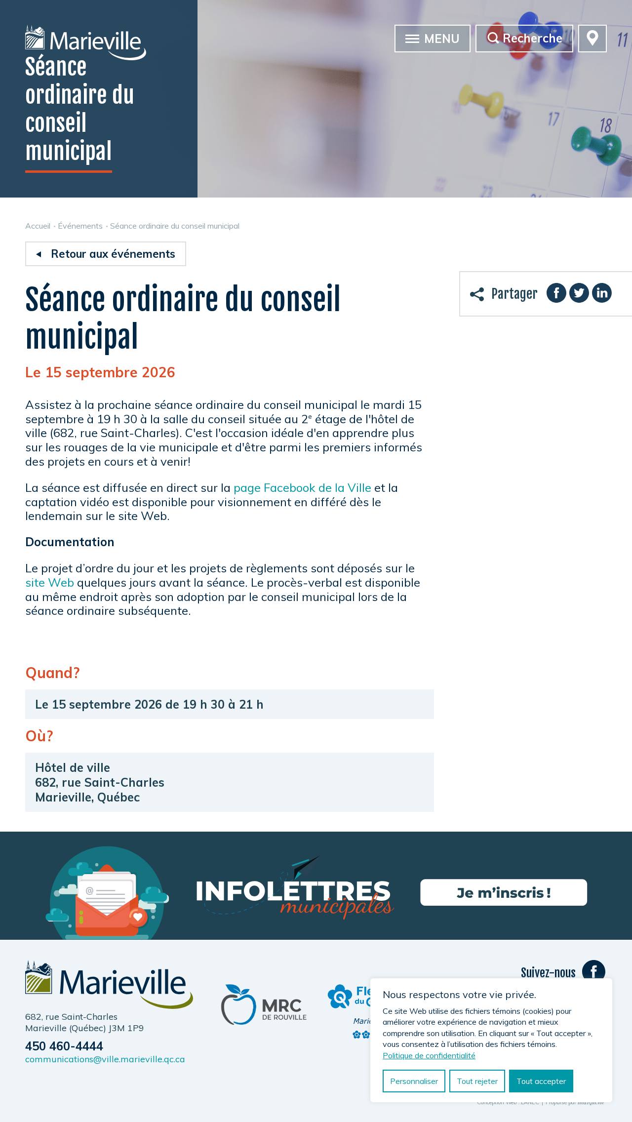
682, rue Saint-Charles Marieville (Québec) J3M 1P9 (84, 1022)
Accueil (37, 226)
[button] (412, 38)
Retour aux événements (113, 254)
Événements (80, 226)
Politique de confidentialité (429, 1055)
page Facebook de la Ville (302, 487)
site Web (49, 582)
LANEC (530, 1103)
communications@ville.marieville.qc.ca (105, 1059)
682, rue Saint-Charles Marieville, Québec (99, 789)
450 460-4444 (64, 1046)
